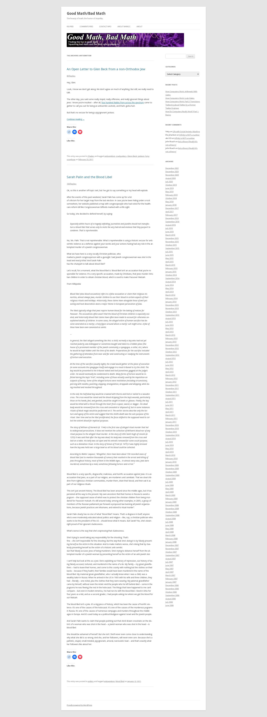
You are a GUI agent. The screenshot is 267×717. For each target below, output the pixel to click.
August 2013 (170, 318)
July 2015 (169, 251)
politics (91, 681)
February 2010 (171, 458)
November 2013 (172, 308)
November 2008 (172, 508)
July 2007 (169, 562)
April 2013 (169, 331)
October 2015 (171, 245)
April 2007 (169, 572)
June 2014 (169, 285)
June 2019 (169, 188)
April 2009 (169, 492)
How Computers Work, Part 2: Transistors (182, 101)
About (139, 26)
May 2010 (169, 448)
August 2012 (170, 358)
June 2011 (169, 405)
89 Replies (71, 76)
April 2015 (169, 261)
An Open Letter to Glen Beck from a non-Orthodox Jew (106, 69)
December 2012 (172, 345)
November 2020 (172, 175)
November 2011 (172, 388)
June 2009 (169, 485)
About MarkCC (124, 26)
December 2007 (172, 545)
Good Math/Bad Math (86, 13)
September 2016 (172, 221)
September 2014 (172, 278)
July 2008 (169, 522)
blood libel (120, 681)
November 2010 (172, 428)
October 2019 (171, 185)
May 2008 (169, 528)
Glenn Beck (132, 156)
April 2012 (169, 372)
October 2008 (171, 512)
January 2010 (170, 462)
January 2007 (170, 582)
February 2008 (171, 538)
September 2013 (172, 315)
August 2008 (170, 518)
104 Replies (71, 184)
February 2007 (171, 578)
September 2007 (172, 555)
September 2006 (172, 595)
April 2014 (169, 291)
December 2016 (172, 218)
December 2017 (172, 208)
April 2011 (169, 412)
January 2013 (170, 341)
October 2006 (171, 592)
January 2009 (170, 502)
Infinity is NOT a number (189, 135)
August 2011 (170, 398)
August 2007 (170, 558)
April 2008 (169, 532)
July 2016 (169, 228)
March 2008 (170, 535)
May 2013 (169, 328)
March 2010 (170, 455)
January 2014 (170, 301)
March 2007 (170, 575)
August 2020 (170, 178)
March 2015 (170, 265)
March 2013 (170, 335)
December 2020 (172, 171)
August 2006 (170, 598)
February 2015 (171, 268)
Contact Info (105, 26)
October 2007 (171, 552)
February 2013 (171, 338)
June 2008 (169, 525)
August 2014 (170, 281)
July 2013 (169, 321)
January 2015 (170, 271)
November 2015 (172, 241)
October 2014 (171, 275)
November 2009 (172, 468)
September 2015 (172, 248)
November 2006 (172, 588)
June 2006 (169, 605)
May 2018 (169, 201)
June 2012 (169, 365)
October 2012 (171, 352)
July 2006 (169, 602)
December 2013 (172, 305)
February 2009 (171, 498)
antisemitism (109, 156)
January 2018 (170, 205)
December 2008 (172, 505)
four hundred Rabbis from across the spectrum (123, 102)
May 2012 (169, 368)
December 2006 (172, 585)
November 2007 (172, 548)
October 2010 (171, 432)
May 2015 (169, 258)
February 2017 (171, 215)
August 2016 (170, 225)
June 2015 (169, 255)
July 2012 (169, 362)
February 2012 (171, 378)
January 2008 (170, 542)
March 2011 (170, 415)
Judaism (141, 156)
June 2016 (169, 231)
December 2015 (172, 238)
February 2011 (171, 418)
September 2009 (172, 475)
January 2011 (170, 422)
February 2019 (171, 195)
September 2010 (172, 435)
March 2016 (170, 235)
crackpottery (121, 156)
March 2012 (170, 375)
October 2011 (171, 392)
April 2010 (169, 452)
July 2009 (169, 482)
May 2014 (169, 288)
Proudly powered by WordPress (79, 705)
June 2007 (169, 565)
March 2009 (170, 495)
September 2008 (172, 515)
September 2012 (172, 355)
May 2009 (169, 488)
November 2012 (172, 348)
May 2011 (169, 408)
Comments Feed (86, 26)
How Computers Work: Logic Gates (179, 98)
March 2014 (170, 295)
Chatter (91, 156)
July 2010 (169, 442)
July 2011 (169, 402)
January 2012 (170, 382)
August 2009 (170, 478)
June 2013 (169, 325)
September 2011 (172, 395)
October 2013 (171, 311)
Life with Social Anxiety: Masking (186, 131)
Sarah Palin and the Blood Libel (89, 177)
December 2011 (172, 385)
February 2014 (171, 298)
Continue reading (76, 119)
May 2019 (169, 191)
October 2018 (171, 198)
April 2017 (169, 211)
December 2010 (172, 425)
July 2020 (169, 181)
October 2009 (171, 472)
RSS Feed (70, 26)
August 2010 (170, 438)
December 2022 (172, 168)
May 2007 (169, 568)
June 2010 (169, 445)
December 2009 (172, 465)
